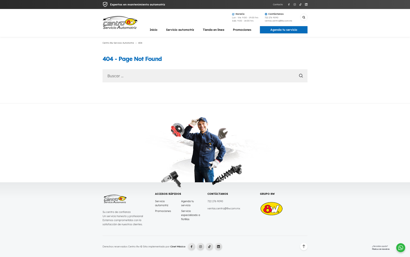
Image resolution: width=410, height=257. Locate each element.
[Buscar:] (205, 76)
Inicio (153, 30)
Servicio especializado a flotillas (190, 215)
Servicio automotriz (180, 30)
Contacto (278, 4)
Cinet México (177, 246)
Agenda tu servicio (283, 30)
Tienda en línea (213, 30)
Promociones (242, 30)
